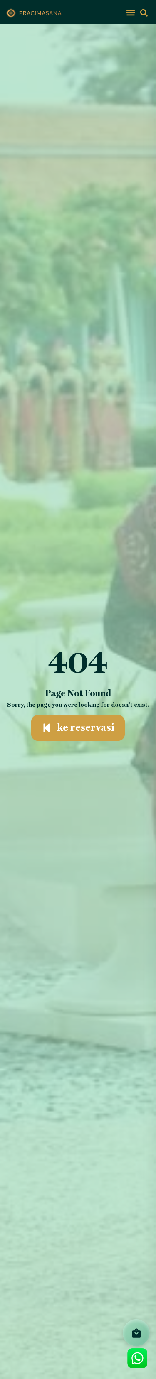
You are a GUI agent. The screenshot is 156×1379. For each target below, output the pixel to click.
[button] (130, 12)
